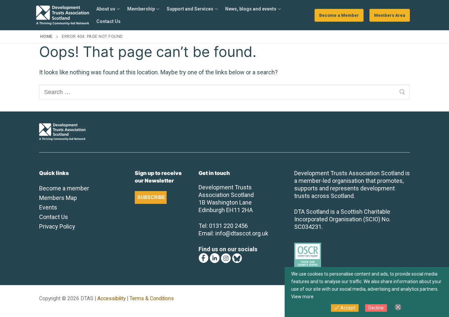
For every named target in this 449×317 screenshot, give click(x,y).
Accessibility (111, 298)
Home (46, 36)
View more (302, 296)
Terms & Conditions (152, 298)
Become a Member (339, 15)
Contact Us (53, 216)
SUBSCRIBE (151, 197)
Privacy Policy (57, 226)
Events (48, 207)
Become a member (64, 188)
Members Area (389, 15)
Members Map (58, 197)
